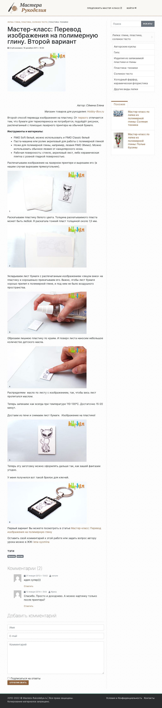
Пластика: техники (126, 67)
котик (20, 556)
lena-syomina (41, 541)
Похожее (119, 104)
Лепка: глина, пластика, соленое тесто (127, 37)
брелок (11, 556)
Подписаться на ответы (25, 678)
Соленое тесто (123, 73)
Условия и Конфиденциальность (124, 698)
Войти (130, 8)
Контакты (149, 698)
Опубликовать (18, 682)
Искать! (148, 24)
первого (82, 117)
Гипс (117, 52)
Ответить (28, 586)
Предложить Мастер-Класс (103, 8)
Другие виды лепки (126, 89)
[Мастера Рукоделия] (27, 8)
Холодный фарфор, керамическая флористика (131, 81)
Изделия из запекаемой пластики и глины (129, 60)
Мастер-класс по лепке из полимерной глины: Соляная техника (139, 118)
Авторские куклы (125, 46)
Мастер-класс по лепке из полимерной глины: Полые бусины (139, 141)
